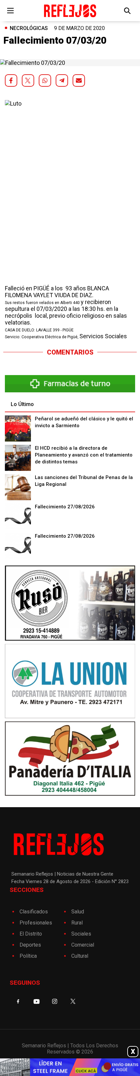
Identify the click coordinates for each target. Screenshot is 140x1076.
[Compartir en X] (28, 80)
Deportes (30, 945)
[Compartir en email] (79, 80)
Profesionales (36, 923)
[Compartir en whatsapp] (45, 80)
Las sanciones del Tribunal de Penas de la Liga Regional (84, 480)
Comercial (82, 945)
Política (28, 956)
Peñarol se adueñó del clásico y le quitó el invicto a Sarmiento (84, 422)
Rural (77, 923)
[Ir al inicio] (70, 10)
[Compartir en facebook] (11, 80)
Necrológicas (29, 28)
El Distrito (31, 934)
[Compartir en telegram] (62, 80)
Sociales (81, 934)
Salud (77, 912)
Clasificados (34, 912)
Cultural (79, 956)
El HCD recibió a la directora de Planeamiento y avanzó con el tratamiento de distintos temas (84, 455)
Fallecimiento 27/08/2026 (65, 507)
